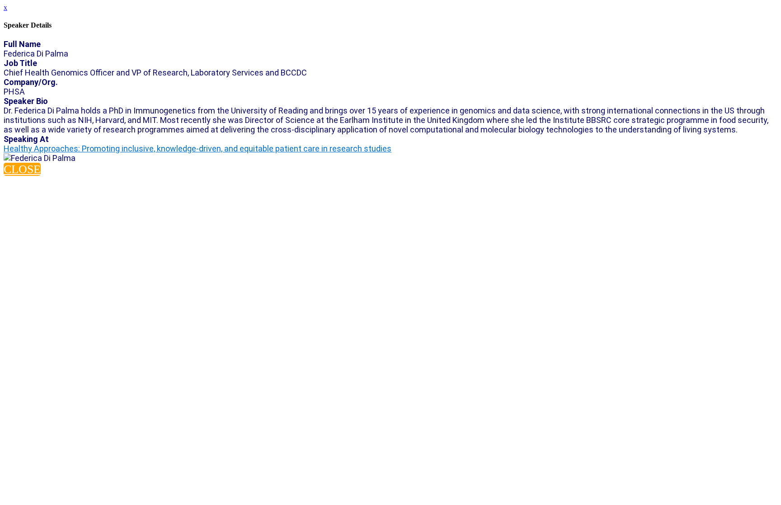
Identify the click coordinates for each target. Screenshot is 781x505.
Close (22, 169)
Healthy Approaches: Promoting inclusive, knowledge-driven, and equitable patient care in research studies (197, 148)
